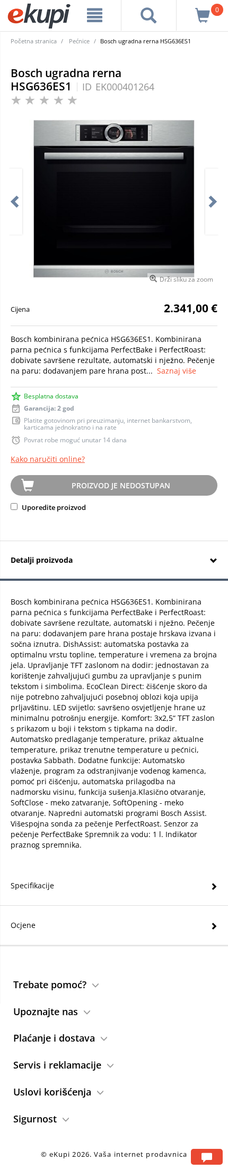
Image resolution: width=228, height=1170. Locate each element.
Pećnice (79, 41)
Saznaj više (176, 371)
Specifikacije (32, 885)
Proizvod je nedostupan (121, 485)
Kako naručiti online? (48, 459)
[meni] (95, 15)
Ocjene (23, 925)
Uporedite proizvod (53, 507)
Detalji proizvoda (42, 560)
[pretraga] (148, 15)
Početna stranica (34, 41)
